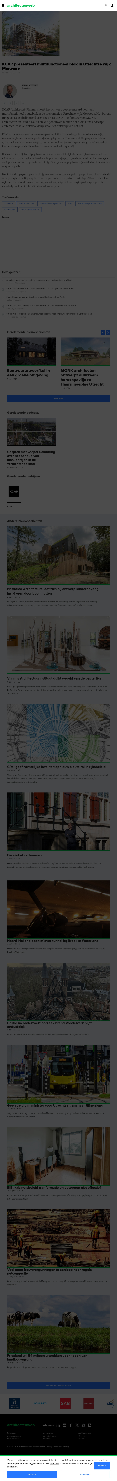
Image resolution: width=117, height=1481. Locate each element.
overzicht (54, 1463)
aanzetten (12, 1466)
